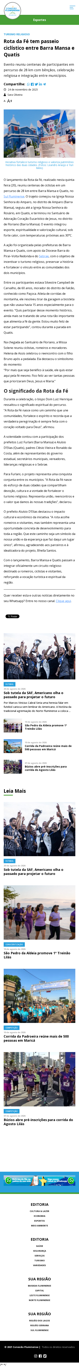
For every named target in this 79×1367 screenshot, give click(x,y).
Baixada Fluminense (39, 1285)
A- (5, 101)
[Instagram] (35, 1356)
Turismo (39, 1260)
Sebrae (44, 256)
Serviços (40, 1255)
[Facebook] (32, 84)
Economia (39, 1216)
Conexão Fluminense (12, 11)
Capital (39, 1290)
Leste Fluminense (40, 1295)
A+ (9, 100)
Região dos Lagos (39, 1320)
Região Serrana (39, 1325)
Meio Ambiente (39, 1225)
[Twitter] (36, 84)
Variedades (39, 1265)
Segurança (39, 1250)
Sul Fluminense (14, 196)
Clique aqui (63, 601)
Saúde (39, 1246)
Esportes (39, 1220)
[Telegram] (44, 84)
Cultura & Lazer (39, 1211)
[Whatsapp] (28, 84)
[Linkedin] (40, 84)
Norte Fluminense (39, 1300)
